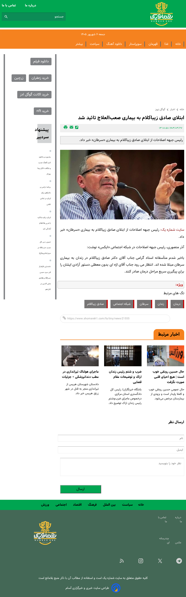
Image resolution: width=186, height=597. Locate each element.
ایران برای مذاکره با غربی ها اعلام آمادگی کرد (44, 223)
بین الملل (110, 504)
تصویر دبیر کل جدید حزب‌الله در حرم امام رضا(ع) (44, 248)
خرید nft (43, 111)
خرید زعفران (40, 78)
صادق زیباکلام (95, 304)
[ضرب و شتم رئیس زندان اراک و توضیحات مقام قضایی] (122, 355)
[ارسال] (71, 128)
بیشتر (79, 44)
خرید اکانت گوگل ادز (34, 94)
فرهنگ (93, 504)
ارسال (80, 489)
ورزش (45, 504)
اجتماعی (62, 504)
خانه (178, 44)
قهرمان (153, 44)
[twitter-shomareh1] (156, 562)
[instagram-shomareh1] (137, 562)
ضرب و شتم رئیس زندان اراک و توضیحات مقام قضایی (125, 376)
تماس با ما (9, 5)
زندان (161, 304)
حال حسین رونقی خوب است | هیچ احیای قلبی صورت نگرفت (168, 376)
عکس (179, 543)
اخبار (172, 109)
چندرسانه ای (164, 540)
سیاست (127, 504)
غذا (166, 44)
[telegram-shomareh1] (175, 562)
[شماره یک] (45, 544)
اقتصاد (78, 504)
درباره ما (31, 5)
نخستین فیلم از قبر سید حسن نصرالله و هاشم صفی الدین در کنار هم (45, 278)
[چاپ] (65, 128)
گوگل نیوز (160, 109)
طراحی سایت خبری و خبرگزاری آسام (87, 588)
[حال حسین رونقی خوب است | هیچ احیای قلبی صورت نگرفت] (165, 355)
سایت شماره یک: (172, 230)
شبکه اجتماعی (121, 304)
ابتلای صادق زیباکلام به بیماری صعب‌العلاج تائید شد (131, 117)
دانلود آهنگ (114, 44)
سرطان (144, 304)
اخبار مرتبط (169, 334)
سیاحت (94, 44)
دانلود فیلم (41, 61)
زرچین (18, 78)
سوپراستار (135, 44)
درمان (176, 304)
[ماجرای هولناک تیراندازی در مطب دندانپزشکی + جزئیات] (80, 355)
